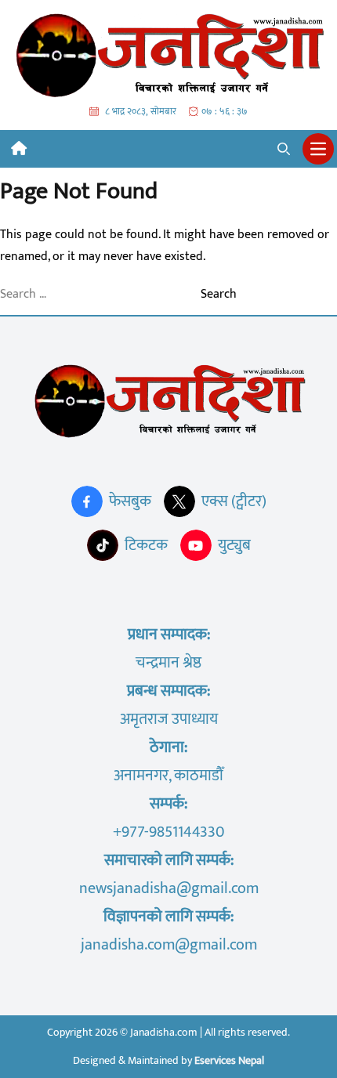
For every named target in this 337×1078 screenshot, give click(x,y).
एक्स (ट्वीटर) (233, 501)
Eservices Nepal (229, 1060)
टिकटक (146, 545)
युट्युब (234, 545)
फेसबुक (130, 501)
